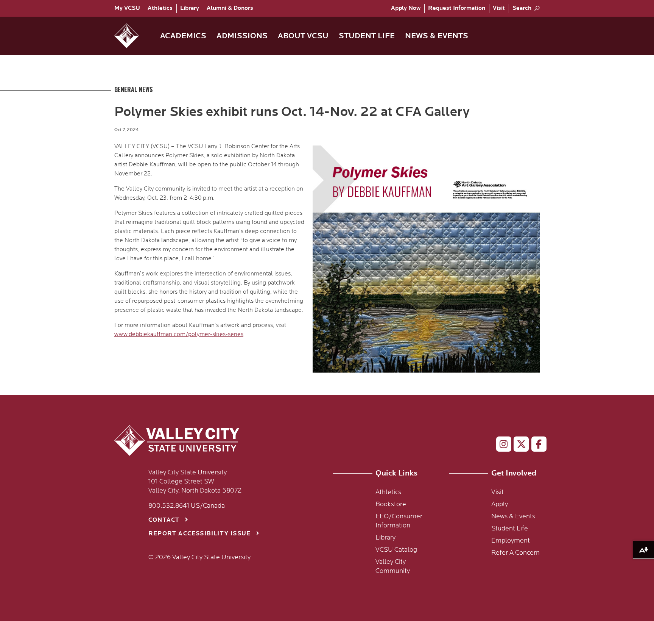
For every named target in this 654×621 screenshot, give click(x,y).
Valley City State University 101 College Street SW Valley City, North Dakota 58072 (194, 481)
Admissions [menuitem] (242, 36)
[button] (132, 36)
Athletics (160, 8)
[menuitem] (129, 8)
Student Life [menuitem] (367, 36)
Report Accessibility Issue (199, 533)
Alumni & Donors (230, 8)
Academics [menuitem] (183, 36)
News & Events (513, 516)
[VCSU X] (518, 445)
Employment (510, 540)
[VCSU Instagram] (500, 445)
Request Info (456, 8)
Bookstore (390, 504)
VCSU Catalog (396, 550)
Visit (499, 8)
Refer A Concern (515, 553)
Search (521, 8)
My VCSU (127, 8)
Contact (163, 520)
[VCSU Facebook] (535, 445)
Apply (405, 8)
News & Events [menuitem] (436, 36)
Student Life (509, 528)
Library (189, 8)
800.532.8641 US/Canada (186, 506)
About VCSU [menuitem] (303, 36)
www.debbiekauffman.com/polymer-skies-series (178, 334)
